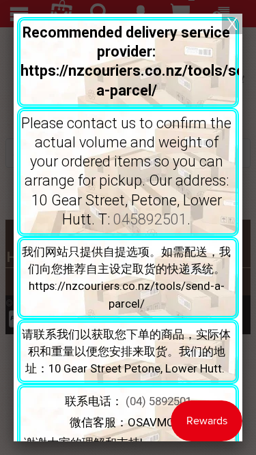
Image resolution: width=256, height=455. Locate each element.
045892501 (150, 219)
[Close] (232, 24)
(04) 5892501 (159, 401)
